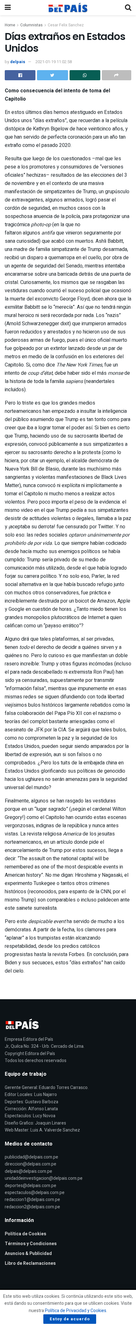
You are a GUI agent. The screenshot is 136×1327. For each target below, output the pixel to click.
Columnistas (31, 25)
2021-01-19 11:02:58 (53, 62)
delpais (17, 62)
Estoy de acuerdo (70, 1319)
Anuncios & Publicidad (28, 1253)
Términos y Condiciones (31, 1243)
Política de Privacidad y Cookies (75, 1310)
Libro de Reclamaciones (30, 1263)
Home (10, 25)
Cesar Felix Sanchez (66, 25)
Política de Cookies (25, 1234)
